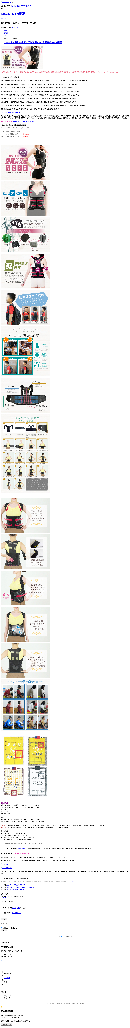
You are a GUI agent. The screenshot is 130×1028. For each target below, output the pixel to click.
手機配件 (72, 881)
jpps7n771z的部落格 (13, 13)
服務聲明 (82, 1003)
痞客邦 (14, 908)
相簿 (5, 31)
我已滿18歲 (4, 1024)
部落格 (6, 33)
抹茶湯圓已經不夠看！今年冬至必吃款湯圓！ (21, 887)
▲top (2, 916)
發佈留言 (3, 930)
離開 (10, 1024)
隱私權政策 (75, 1003)
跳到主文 (3, 18)
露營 (69, 881)
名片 (5, 35)
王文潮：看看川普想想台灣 (15, 889)
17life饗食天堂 (16, 913)
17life (67, 881)
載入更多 (3, 919)
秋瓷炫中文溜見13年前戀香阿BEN (17, 885)
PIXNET (52, 1003)
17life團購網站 (21, 848)
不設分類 (15, 27)
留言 (18, 908)
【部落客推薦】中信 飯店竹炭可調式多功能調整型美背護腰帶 (33, 42)
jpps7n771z (4, 898)
